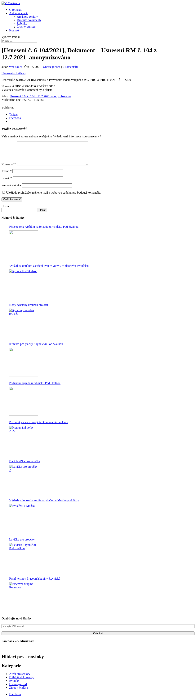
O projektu (15, 9)
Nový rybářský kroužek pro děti (28, 304)
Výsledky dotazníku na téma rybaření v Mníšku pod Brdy (44, 500)
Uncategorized (51, 66)
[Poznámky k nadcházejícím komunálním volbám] (23, 440)
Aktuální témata (18, 13)
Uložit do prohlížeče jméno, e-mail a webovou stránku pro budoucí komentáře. (53, 192)
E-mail (7, 178)
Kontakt (14, 30)
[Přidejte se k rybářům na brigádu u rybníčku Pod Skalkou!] (23, 244)
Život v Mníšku (26, 27)
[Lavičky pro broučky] (23, 557)
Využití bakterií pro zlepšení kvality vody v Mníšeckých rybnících (49, 265)
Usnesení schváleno (13, 73)
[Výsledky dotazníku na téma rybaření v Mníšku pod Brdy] (23, 518)
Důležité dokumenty (29, 20)
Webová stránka (11, 185)
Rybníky (22, 23)
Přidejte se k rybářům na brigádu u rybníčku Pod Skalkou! (44, 226)
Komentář (9, 164)
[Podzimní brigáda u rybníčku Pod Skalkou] (23, 401)
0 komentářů (70, 66)
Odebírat (98, 633)
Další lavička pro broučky (24, 461)
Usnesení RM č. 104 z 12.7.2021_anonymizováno (40, 96)
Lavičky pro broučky (22, 539)
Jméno (7, 171)
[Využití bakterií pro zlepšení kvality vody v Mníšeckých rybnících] (23, 283)
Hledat (6, 206)
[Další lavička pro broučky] (23, 479)
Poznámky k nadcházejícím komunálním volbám (38, 422)
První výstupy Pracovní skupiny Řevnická (34, 578)
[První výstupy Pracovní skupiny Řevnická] (23, 596)
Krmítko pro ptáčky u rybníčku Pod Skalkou (36, 344)
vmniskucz (15, 66)
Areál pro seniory (27, 16)
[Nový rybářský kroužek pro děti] (23, 323)
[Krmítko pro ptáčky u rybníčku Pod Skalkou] (23, 362)
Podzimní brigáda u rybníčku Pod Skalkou (34, 383)
